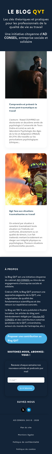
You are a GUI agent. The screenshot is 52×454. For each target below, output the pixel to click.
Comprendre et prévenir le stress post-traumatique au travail (23, 107)
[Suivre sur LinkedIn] (29, 410)
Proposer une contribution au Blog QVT (25, 338)
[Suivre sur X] (23, 410)
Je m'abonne (26, 388)
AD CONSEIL (23, 279)
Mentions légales (26, 434)
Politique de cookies (26, 449)
